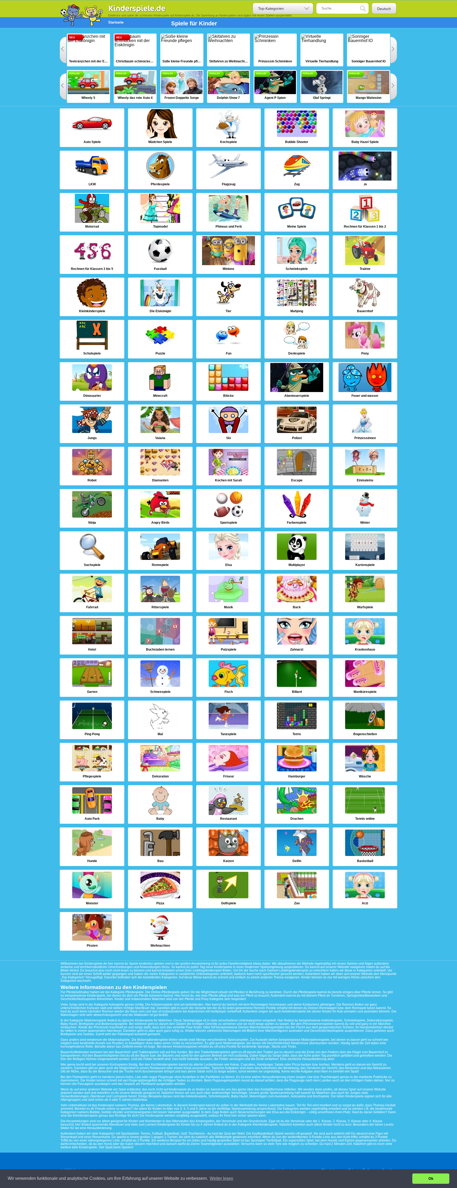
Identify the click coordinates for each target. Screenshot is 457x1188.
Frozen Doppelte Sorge (181, 86)
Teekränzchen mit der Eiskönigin (88, 50)
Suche (367, 9)
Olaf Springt (322, 86)
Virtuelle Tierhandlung (322, 50)
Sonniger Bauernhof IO (368, 50)
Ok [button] (430, 1178)
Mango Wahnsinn (368, 86)
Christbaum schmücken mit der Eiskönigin (135, 50)
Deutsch (384, 9)
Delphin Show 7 (228, 86)
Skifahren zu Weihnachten (228, 50)
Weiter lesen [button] (221, 1178)
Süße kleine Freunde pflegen (181, 50)
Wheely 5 (88, 86)
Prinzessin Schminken (275, 50)
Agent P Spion (275, 86)
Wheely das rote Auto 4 (135, 86)
